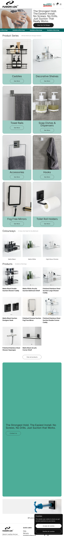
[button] (54, 4)
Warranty (26, 533)
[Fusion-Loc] (10, 4)
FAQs (24, 531)
